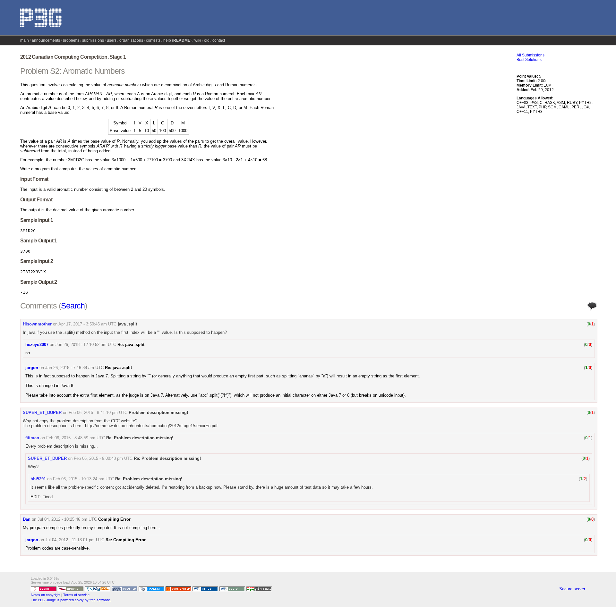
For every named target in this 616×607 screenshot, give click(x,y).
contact (218, 40)
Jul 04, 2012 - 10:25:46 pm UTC (67, 519)
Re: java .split (130, 344)
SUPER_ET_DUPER (42, 412)
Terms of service (76, 595)
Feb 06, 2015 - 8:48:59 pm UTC (75, 437)
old (207, 40)
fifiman (32, 437)
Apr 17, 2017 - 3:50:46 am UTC (87, 324)
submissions (93, 40)
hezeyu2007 (36, 344)
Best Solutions (529, 59)
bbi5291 (38, 478)
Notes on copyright (45, 595)
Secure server (572, 588)
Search (73, 305)
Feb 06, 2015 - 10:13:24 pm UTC (83, 478)
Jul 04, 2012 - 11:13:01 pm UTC (74, 539)
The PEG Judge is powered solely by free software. (71, 600)
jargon (31, 367)
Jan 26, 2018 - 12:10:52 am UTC (86, 344)
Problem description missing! (158, 412)
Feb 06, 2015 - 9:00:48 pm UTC (103, 458)
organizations (131, 40)
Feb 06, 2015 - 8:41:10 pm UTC (98, 412)
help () (177, 40)
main (24, 40)
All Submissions (530, 55)
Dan (26, 519)
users (111, 40)
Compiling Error (114, 519)
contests (153, 40)
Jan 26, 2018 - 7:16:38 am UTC (74, 367)
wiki (197, 40)
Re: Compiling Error (126, 539)
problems (71, 40)
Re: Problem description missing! (139, 437)
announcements (46, 40)
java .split (127, 324)
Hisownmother (37, 324)
